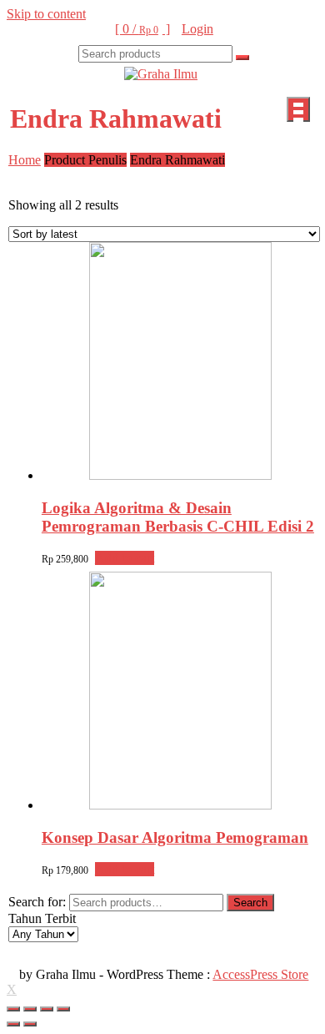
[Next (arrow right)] (30, 1023)
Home (24, 160)
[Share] (30, 1008)
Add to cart (124, 558)
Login (197, 29)
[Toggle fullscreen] (46, 1008)
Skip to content (46, 14)
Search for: (37, 902)
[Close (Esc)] (13, 1008)
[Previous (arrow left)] (13, 1023)
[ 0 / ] (142, 29)
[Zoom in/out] (63, 1008)
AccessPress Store (260, 974)
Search (250, 902)
